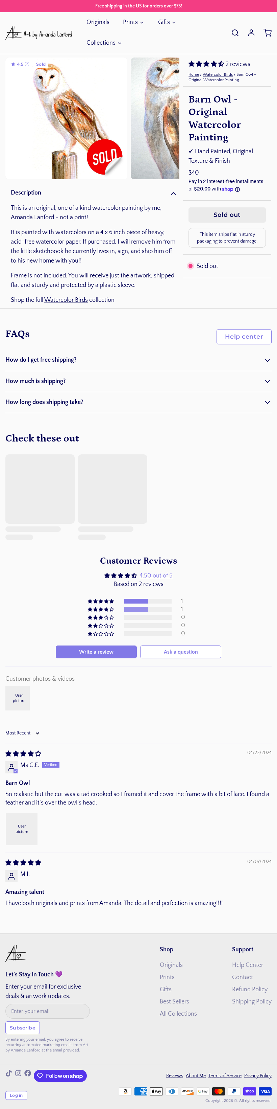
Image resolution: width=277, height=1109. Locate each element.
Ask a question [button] (181, 652)
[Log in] (248, 33)
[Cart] (265, 33)
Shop (166, 949)
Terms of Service (225, 1076)
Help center (244, 336)
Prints (130, 22)
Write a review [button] (96, 652)
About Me (196, 1076)
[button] (207, 64)
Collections (101, 43)
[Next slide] (168, 118)
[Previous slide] (15, 118)
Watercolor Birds (66, 300)
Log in (16, 1095)
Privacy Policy (258, 1076)
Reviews (174, 1076)
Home (193, 74)
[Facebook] (27, 1076)
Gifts (164, 22)
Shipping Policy (252, 1001)
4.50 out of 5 (156, 575)
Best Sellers (174, 1001)
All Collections (178, 1014)
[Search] (232, 33)
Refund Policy (250, 989)
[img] (23, 754)
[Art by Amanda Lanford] (39, 33)
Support (242, 949)
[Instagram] (18, 1076)
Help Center (247, 965)
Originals (97, 22)
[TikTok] (8, 1076)
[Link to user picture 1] (21, 829)
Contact (242, 977)
